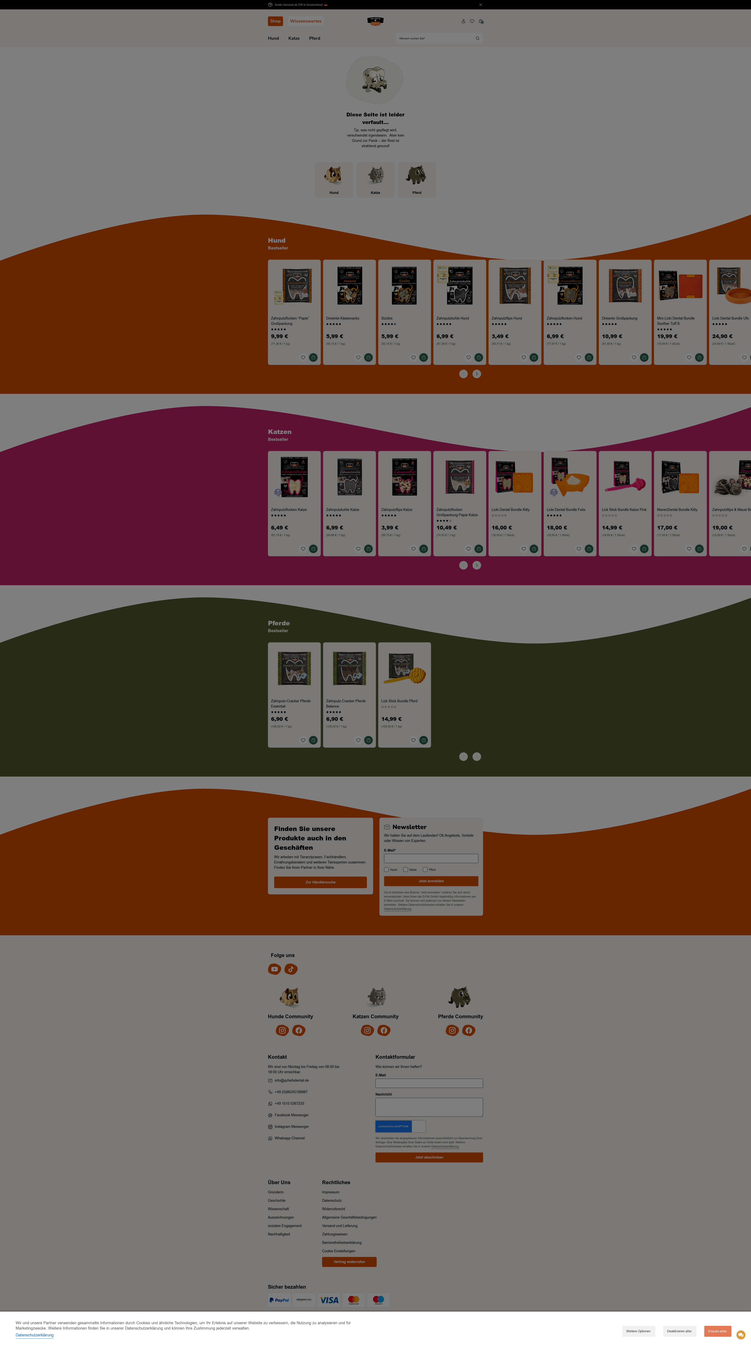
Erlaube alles (717, 1331)
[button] (741, 1335)
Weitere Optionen (638, 1331)
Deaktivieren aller (679, 1331)
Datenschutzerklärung (35, 1335)
